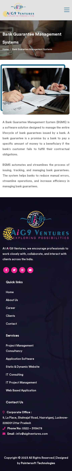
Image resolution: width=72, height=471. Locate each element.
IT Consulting (14, 374)
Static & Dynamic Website (23, 366)
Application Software (20, 358)
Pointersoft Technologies (38, 463)
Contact (11, 323)
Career (10, 308)
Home (6, 49)
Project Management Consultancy (19, 348)
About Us (12, 300)
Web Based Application (21, 390)
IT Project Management (21, 382)
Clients (10, 315)
